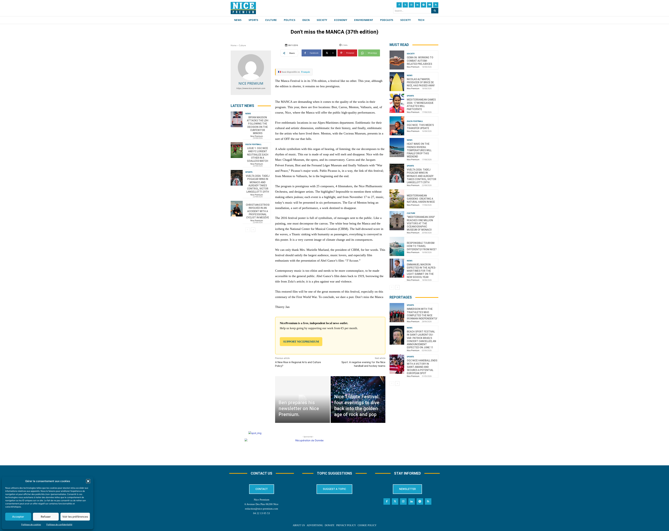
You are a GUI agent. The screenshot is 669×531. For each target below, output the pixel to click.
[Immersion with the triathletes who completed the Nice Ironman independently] (397, 312)
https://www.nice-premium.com (250, 88)
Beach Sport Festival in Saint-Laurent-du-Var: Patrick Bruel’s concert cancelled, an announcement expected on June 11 (421, 339)
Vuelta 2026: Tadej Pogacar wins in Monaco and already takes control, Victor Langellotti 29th (421, 176)
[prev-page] (247, 229)
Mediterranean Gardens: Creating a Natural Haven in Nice (421, 198)
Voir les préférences (75, 516)
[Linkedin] (417, 4)
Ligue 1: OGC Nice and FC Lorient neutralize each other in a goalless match (257, 154)
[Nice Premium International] (243, 8)
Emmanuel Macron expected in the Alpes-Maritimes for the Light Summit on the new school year (421, 271)
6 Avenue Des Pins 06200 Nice (261, 504)
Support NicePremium (301, 341)
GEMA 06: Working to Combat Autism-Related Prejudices (420, 60)
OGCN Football (253, 144)
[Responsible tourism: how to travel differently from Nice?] (397, 246)
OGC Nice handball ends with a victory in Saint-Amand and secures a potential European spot (422, 367)
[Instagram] (411, 4)
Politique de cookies (31, 524)
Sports (248, 172)
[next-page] (253, 229)
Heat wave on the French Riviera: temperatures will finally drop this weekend (419, 150)
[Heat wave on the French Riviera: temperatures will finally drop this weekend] (397, 147)
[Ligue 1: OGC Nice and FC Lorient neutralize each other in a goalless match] (237, 150)
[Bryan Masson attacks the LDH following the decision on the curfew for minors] (237, 119)
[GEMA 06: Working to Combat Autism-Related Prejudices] (397, 60)
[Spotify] (423, 4)
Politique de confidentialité (59, 524)
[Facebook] (399, 4)
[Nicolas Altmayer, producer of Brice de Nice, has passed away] (397, 81)
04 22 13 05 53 (261, 513)
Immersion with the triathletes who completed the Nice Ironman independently (422, 314)
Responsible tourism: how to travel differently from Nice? (422, 246)
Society (411, 54)
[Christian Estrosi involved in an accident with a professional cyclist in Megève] (237, 208)
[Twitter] (405, 4)
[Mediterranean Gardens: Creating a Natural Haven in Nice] (397, 198)
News (248, 113)
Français (305, 72)
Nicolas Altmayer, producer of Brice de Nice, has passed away (421, 82)
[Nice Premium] (251, 67)
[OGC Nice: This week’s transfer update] (397, 125)
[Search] (434, 10)
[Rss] (435, 4)
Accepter (18, 516)
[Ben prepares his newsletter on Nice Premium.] (302, 399)
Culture (242, 45)
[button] (88, 481)
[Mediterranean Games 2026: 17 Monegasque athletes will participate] (397, 103)
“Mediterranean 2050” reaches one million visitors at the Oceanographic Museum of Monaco (421, 223)
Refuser (46, 516)
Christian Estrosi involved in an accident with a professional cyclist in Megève (258, 211)
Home (234, 45)
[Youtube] (429, 4)
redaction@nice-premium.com (261, 508)
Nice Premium (251, 83)
